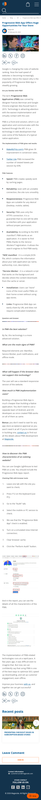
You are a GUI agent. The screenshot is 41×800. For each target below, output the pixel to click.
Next (36, 723)
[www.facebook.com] (13, 787)
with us (27, 684)
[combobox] (20, 10)
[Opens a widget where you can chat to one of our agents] (33, 796)
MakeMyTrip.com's (15, 149)
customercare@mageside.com (22, 773)
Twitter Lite (11, 159)
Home (4, 18)
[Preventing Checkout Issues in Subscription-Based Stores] (20, 722)
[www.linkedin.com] (23, 787)
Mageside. (9, 439)
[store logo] (18, 4)
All (18, 18)
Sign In (21, 760)
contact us (22, 432)
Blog (11, 18)
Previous (4, 723)
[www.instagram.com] (28, 787)
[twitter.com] (18, 787)
